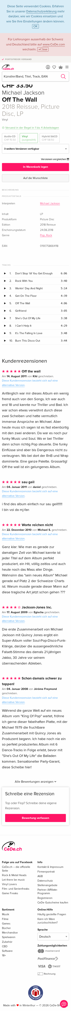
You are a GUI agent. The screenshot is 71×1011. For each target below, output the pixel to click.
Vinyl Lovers (9, 884)
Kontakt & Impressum (50, 867)
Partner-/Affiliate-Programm (47, 891)
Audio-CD (10, 138)
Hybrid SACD (49, 138)
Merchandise (10, 932)
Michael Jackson (50, 203)
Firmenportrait (46, 871)
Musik (5, 914)
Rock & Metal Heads (14, 875)
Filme (5, 919)
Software (7, 951)
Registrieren (44, 898)
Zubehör (7, 942)
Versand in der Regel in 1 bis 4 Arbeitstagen (32, 127)
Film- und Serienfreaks (15, 888)
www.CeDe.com (54, 44)
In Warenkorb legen (35, 167)
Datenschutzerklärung (41, 11)
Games (6, 923)
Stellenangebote (47, 885)
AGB (40, 876)
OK (35, 26)
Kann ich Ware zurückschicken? (47, 920)
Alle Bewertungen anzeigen (34, 782)
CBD (4, 946)
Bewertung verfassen (35, 818)
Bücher (6, 928)
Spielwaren (8, 937)
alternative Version (13, 385)
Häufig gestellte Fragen (51, 914)
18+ (4, 955)
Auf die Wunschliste (35, 178)
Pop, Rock (46, 235)
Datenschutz (45, 880)
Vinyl (29, 138)
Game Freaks (10, 893)
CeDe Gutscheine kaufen (52, 902)
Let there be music (13, 879)
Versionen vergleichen (54, 159)
